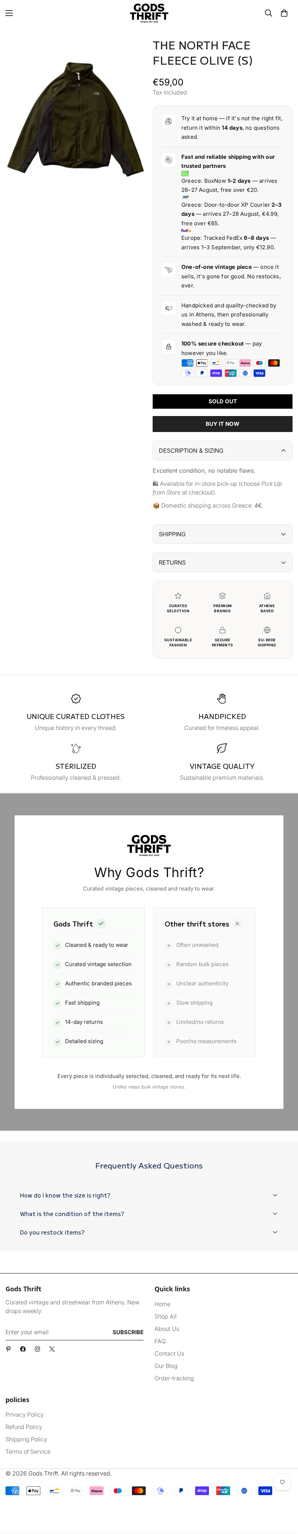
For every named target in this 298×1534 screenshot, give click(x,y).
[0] (284, 13)
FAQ (160, 1341)
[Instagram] (37, 1349)
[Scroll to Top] (283, 1494)
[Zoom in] (133, 52)
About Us (166, 1328)
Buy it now (222, 423)
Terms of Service (28, 1451)
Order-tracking (174, 1378)
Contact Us (169, 1353)
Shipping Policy (26, 1439)
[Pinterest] (8, 1349)
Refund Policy (23, 1426)
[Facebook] (23, 1349)
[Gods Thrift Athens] (149, 13)
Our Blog (166, 1365)
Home (162, 1304)
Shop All (165, 1316)
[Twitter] (52, 1349)
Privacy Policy (24, 1414)
